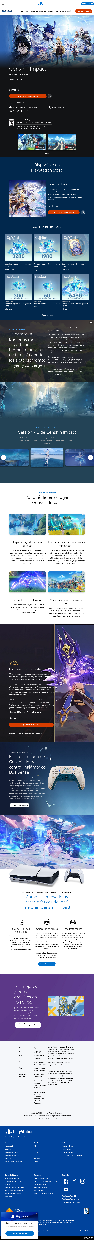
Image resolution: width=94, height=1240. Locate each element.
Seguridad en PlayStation (13, 1181)
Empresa (8, 1158)
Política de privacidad (48, 1231)
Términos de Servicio (41, 1178)
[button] (32, 142)
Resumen (24, 11)
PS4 (35, 1149)
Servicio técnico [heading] (11, 1175)
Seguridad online (67, 1152)
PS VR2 (36, 1152)
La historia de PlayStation (13, 1161)
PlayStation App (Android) (70, 1199)
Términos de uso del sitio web (68, 1231)
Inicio (7, 1137)
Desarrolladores (39, 1190)
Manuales (8, 1197)
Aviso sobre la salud (40, 1187)
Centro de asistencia (12, 1178)
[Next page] (70, 11)
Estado (7, 1184)
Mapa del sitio (84, 1231)
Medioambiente (67, 1146)
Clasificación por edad (41, 1184)
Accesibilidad (66, 1149)
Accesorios (37, 1158)
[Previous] (3, 457)
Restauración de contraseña (14, 1190)
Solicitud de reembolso (13, 1193)
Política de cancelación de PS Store (45, 1181)
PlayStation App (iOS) (69, 1196)
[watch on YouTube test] (40, 147)
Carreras (8, 1149)
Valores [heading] (65, 1143)
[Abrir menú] (3, 3)
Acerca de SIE (9, 1146)
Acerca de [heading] (9, 1143)
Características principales (42, 11)
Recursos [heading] (37, 1175)
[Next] (90, 457)
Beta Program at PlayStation (71, 1202)
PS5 (35, 1146)
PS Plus (36, 1155)
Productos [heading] (38, 1143)
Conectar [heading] (66, 1175)
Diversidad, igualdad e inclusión (72, 1155)
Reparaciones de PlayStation (14, 1187)
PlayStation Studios (11, 1152)
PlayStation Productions (13, 1155)
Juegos (13, 1137)
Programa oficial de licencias (43, 1193)
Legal (38, 1231)
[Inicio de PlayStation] (40, 3)
